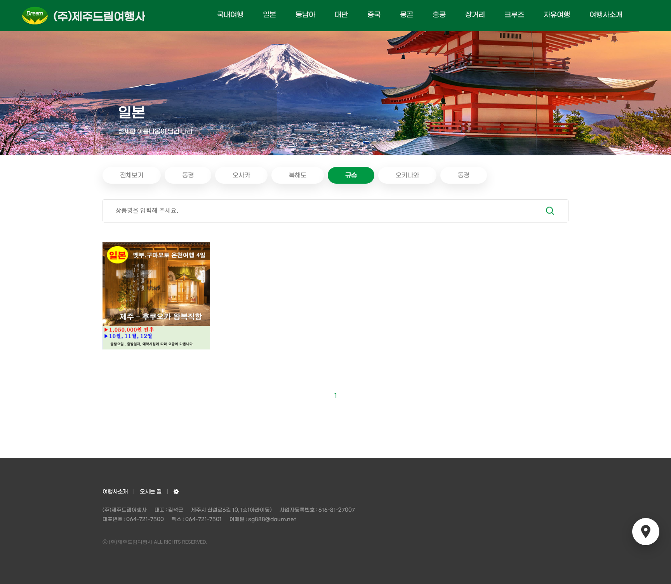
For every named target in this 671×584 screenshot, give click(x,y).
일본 (269, 15)
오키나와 (407, 175)
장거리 (475, 15)
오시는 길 (151, 491)
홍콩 (439, 15)
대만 (341, 15)
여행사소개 (605, 15)
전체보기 (131, 175)
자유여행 (557, 15)
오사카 (241, 175)
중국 (374, 15)
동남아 (305, 15)
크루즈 (514, 15)
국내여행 (230, 15)
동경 (188, 175)
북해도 (297, 175)
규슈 (351, 175)
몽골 (406, 15)
